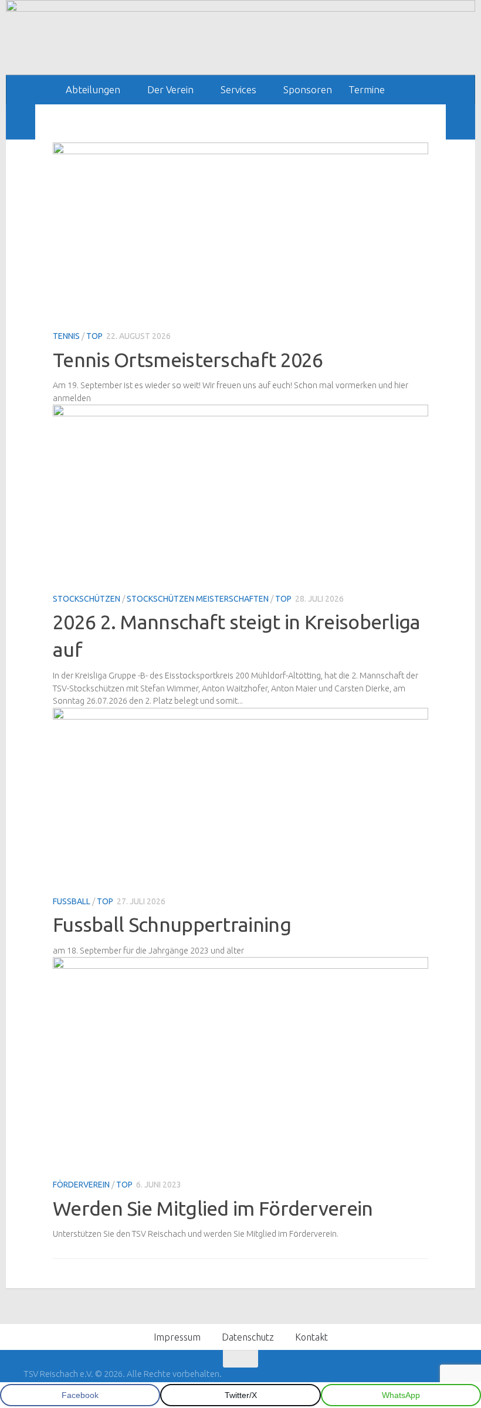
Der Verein (170, 89)
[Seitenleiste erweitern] (20, 122)
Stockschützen (86, 598)
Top (94, 336)
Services (238, 89)
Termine (366, 89)
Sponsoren (307, 89)
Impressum (177, 1337)
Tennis (66, 336)
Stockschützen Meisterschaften (198, 598)
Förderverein (81, 1184)
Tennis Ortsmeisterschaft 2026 (188, 359)
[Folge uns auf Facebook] (428, 1381)
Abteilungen (93, 89)
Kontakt (311, 1337)
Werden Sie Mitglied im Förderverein (213, 1208)
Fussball (71, 901)
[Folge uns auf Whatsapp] (449, 1381)
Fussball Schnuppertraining (172, 924)
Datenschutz (248, 1337)
